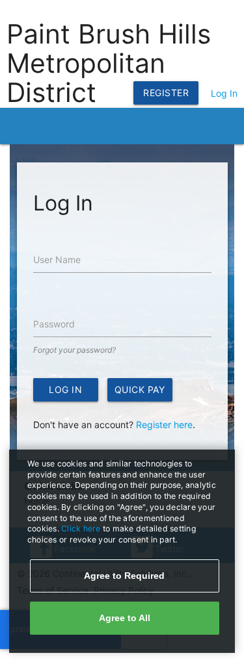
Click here (82, 528)
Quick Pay (140, 389)
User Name (57, 259)
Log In (224, 93)
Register (166, 92)
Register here (164, 424)
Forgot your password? (74, 350)
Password (54, 323)
